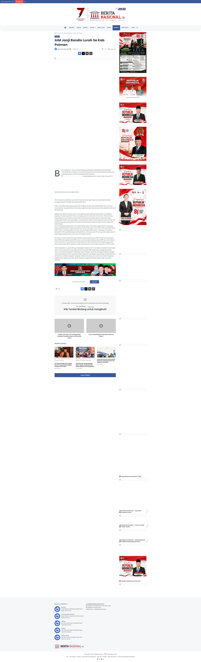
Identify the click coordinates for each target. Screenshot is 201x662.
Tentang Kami (72, 656)
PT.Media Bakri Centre (111, 654)
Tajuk (133, 27)
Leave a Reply (85, 375)
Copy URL (94, 282)
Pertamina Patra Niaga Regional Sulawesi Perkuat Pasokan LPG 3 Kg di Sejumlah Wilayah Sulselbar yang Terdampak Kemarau (54, 1)
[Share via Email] (87, 53)
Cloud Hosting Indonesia (68, 614)
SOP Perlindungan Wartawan (89, 656)
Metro (85, 27)
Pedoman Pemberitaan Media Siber (126, 656)
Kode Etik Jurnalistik (102, 656)
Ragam (92, 27)
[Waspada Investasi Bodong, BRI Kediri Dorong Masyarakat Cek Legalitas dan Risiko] (106, 352)
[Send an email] (70, 49)
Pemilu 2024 (101, 27)
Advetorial (124, 27)
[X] (83, 53)
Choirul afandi (65, 635)
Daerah (116, 27)
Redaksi (79, 656)
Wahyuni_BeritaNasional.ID (63, 49)
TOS (67, 656)
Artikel (109, 27)
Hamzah (63, 607)
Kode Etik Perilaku (112, 656)
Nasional (72, 27)
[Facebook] (79, 53)
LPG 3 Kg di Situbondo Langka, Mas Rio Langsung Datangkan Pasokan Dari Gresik (63, 365)
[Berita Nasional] (100, 14)
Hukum (79, 27)
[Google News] (81, 306)
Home (57, 33)
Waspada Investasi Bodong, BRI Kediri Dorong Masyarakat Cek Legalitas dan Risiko (106, 360)
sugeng (63, 621)
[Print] (90, 53)
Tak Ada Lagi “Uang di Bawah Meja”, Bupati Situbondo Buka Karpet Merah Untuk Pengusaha (85, 365)
